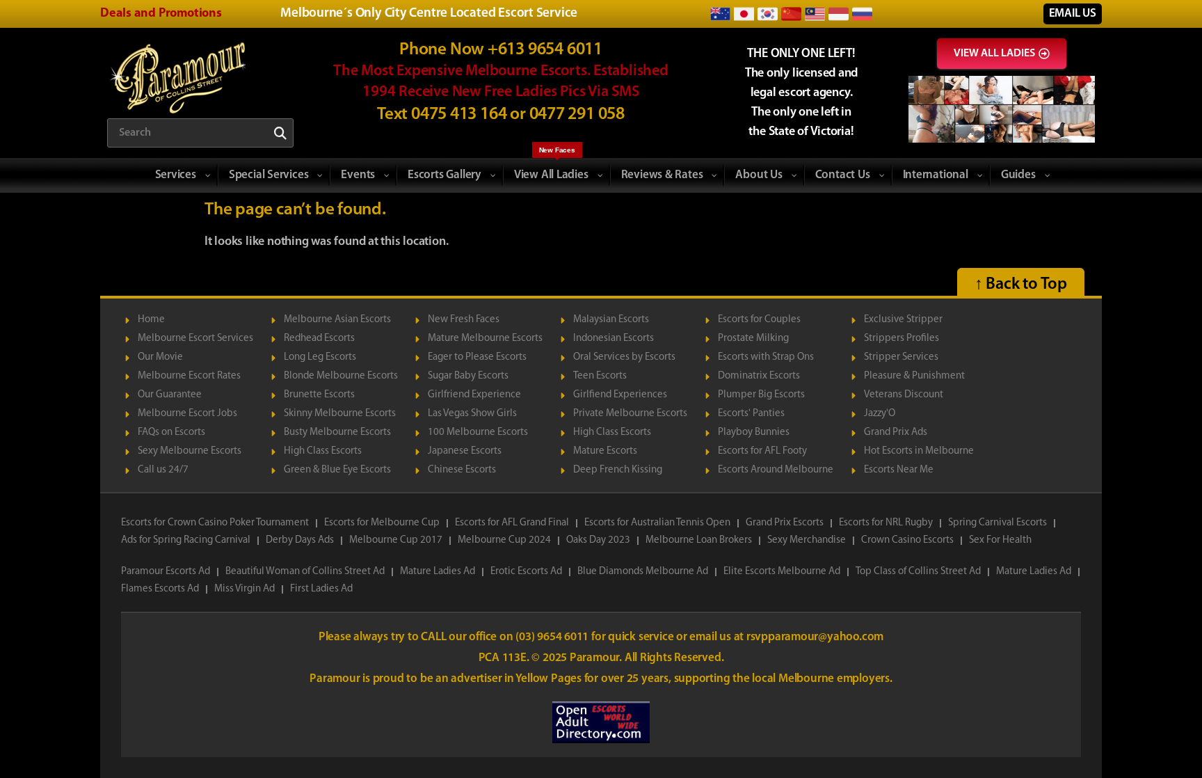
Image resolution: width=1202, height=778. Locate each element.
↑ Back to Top (1021, 284)
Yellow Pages (549, 679)
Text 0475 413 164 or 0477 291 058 (501, 114)
